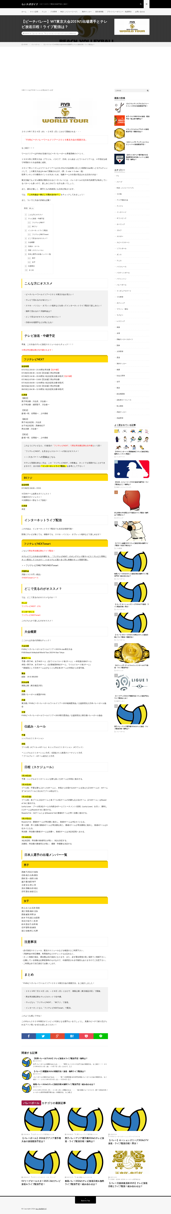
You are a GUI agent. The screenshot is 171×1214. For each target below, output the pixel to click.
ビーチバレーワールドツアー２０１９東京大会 (61, 33)
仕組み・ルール (32, 246)
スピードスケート (123, 242)
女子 (31, 262)
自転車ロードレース (124, 400)
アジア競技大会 (122, 200)
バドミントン (121, 279)
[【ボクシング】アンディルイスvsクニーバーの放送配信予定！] (119, 146)
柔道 (118, 357)
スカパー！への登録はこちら (41, 457)
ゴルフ (119, 230)
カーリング (121, 224)
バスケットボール (123, 273)
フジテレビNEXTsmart (38, 234)
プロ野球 (53, 12)
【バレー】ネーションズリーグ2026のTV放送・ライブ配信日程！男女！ (128, 1142)
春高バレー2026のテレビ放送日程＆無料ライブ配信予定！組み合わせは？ (64, 1084)
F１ (118, 176)
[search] (147, 90)
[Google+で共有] (57, 1036)
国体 (118, 345)
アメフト (120, 206)
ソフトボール (121, 248)
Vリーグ (52, 1177)
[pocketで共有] (86, 1036)
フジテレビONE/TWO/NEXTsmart (42, 565)
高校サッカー (121, 412)
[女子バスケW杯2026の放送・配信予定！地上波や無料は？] (119, 120)
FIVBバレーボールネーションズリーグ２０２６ (125, 1136)
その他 (119, 194)
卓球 (118, 333)
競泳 (118, 388)
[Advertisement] (85, 64)
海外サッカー (87, 12)
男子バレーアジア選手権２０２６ (87, 1134)
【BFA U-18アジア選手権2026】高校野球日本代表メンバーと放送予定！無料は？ (137, 157)
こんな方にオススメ (34, 214)
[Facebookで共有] (29, 1036)
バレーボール (39, 33)
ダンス (119, 254)
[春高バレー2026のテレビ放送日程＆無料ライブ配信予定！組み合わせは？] (27, 1088)
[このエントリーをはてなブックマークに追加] (72, 1036)
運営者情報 (99, 12)
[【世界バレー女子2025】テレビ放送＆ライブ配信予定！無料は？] (27, 1062)
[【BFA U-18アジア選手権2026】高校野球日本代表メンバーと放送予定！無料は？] (119, 159)
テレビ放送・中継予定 (34, 218)
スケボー (120, 236)
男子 (31, 258)
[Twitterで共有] (43, 1036)
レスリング (121, 321)
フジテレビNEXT (36, 222)
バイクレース (121, 267)
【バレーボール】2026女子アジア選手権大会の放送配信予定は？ (41, 1139)
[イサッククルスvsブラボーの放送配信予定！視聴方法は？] (119, 133)
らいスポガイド (41, 1209)
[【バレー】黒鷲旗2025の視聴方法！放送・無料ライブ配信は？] (27, 1075)
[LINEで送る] (101, 1036)
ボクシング (121, 303)
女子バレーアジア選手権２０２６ (43, 1134)
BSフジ (32, 226)
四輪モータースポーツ (125, 339)
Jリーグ (119, 182)
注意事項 (30, 266)
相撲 (118, 370)
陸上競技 (120, 406)
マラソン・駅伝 (122, 309)
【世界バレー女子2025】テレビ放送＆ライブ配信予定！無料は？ (60, 1058)
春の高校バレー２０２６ (84, 1177)
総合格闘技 (121, 394)
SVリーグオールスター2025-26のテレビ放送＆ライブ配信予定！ (41, 1182)
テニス (44, 12)
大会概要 (30, 242)
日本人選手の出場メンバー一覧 (38, 254)
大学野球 (120, 351)
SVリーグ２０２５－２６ (41, 1177)
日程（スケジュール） (34, 250)
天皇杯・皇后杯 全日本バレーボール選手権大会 (125, 1179)
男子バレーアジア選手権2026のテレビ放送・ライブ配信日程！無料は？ (84, 1139)
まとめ (29, 270)
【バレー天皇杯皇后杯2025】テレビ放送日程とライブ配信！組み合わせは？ (128, 1184)
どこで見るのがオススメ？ (36, 238)
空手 (118, 382)
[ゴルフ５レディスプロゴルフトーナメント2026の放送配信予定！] (119, 108)
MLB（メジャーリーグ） (69, 12)
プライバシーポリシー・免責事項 (119, 12)
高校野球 (120, 418)
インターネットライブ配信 (36, 230)
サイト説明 (34, 12)
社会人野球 (121, 376)
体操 (118, 327)
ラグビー (120, 315)
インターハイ (121, 212)
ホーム (24, 12)
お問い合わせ (140, 12)
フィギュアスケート (124, 291)
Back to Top (85, 1201)
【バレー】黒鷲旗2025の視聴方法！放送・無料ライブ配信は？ (59, 1071)
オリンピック (121, 218)
